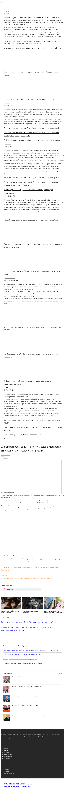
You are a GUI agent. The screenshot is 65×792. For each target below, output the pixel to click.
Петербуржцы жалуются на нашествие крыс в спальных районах (31, 220)
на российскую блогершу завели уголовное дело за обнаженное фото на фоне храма (29, 578)
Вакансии (6, 771)
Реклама (6, 769)
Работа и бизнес (10, 278)
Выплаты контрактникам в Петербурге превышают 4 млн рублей (31, 128)
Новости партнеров (32, 673)
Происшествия (9, 193)
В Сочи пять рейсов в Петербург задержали (22, 435)
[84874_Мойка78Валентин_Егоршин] (17, 95)
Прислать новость (9, 773)
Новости (7, 103)
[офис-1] (17, 377)
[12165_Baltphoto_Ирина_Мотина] (17, 350)
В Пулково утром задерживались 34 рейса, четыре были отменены (22, 663)
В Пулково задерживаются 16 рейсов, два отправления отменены (32, 140)
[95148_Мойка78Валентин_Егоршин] (17, 267)
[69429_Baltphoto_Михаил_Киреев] (17, 323)
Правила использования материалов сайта (17, 786)
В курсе (7, 11)
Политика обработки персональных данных (18, 784)
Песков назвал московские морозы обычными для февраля (29, 99)
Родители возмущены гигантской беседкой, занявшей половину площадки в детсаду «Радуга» (30, 650)
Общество (8, 144)
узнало (12, 500)
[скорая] (17, 240)
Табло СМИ (8, 387)
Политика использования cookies (14, 783)
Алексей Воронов (5, 455)
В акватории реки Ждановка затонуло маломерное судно (28, 190)
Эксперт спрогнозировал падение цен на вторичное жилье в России (33, 48)
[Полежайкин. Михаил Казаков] (17, 68)
